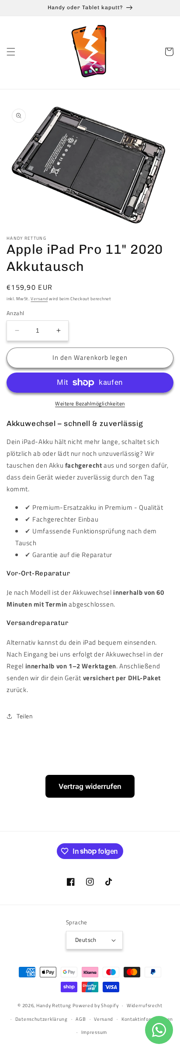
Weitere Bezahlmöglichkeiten (90, 404)
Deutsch (86, 939)
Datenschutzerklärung (41, 1019)
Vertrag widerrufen (90, 786)
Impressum (94, 1032)
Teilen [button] (25, 716)
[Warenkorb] (169, 51)
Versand (39, 298)
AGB (81, 1019)
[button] (11, 51)
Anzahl (15, 313)
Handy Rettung (53, 1005)
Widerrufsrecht (145, 1005)
